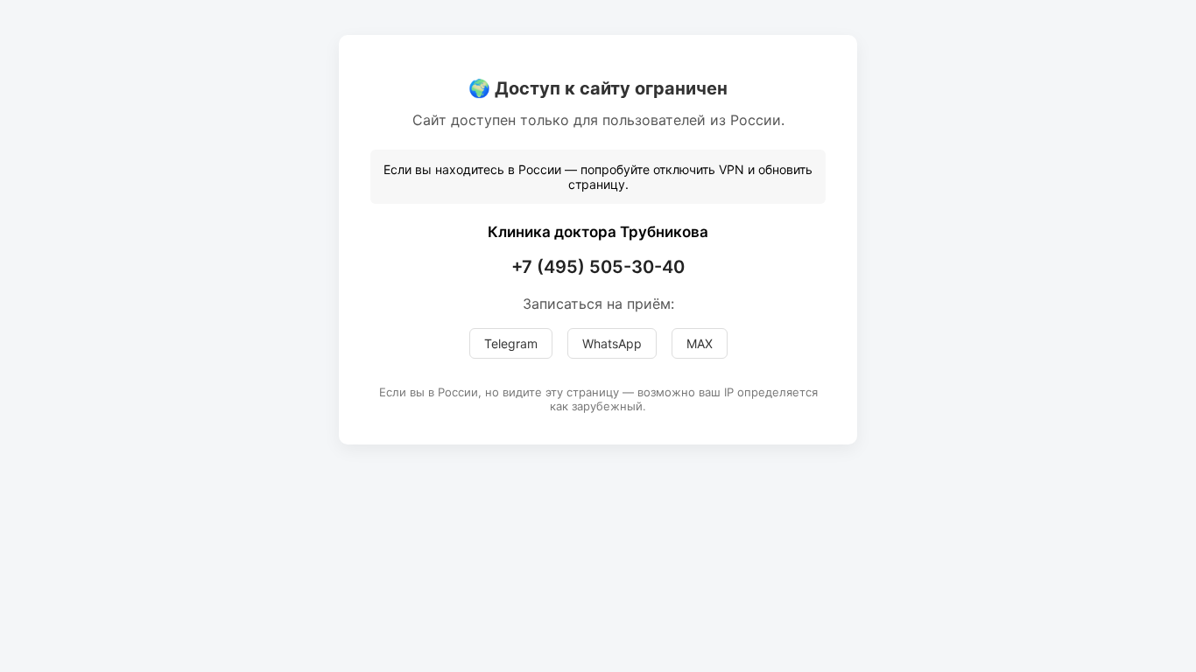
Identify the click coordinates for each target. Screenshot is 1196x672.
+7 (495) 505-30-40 (598, 266)
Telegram (511, 343)
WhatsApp (612, 343)
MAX (699, 343)
